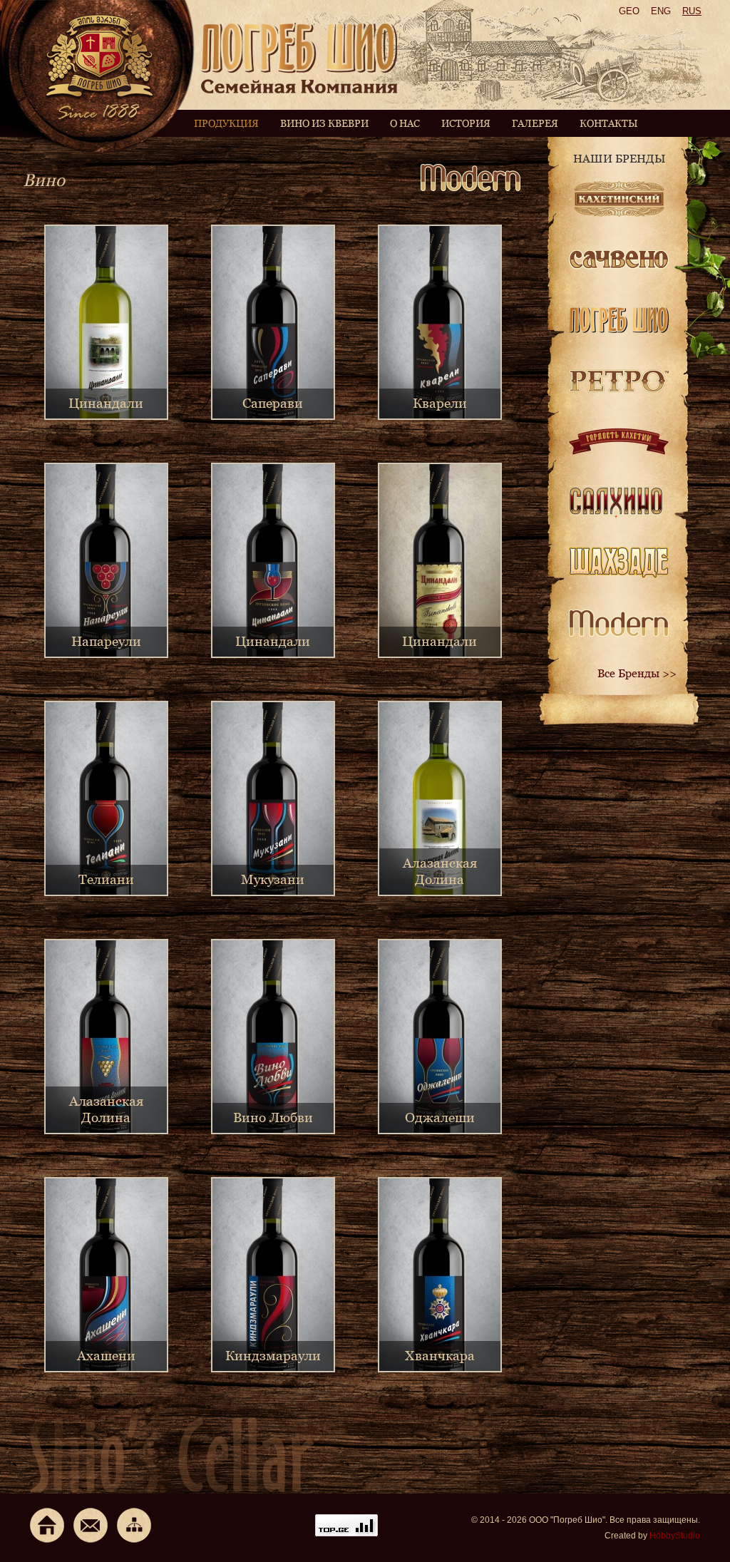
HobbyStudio (674, 1536)
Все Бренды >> (637, 673)
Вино (44, 180)
